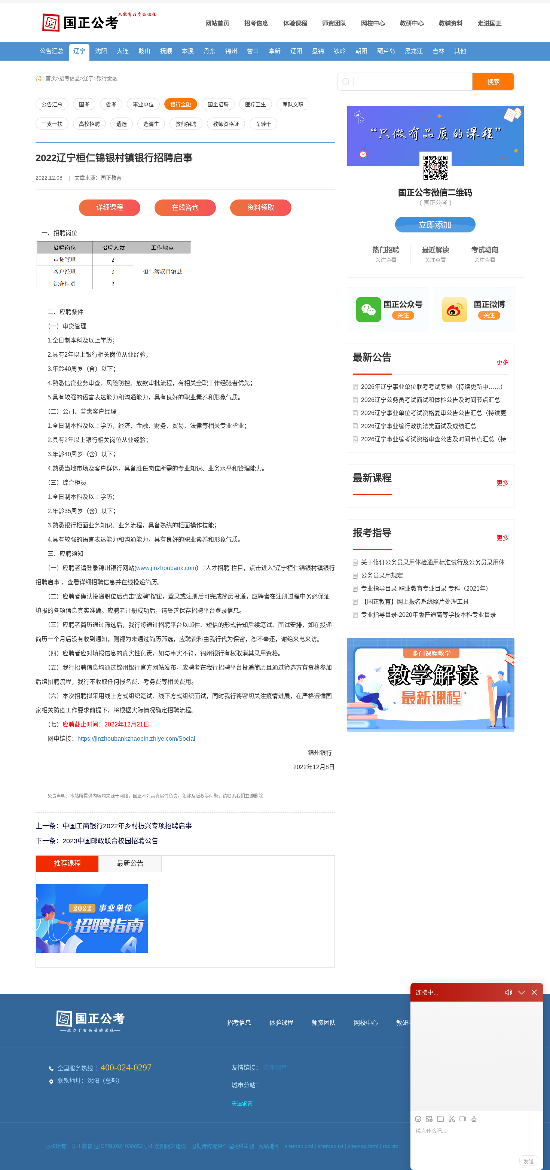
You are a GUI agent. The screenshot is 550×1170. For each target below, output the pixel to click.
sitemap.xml (299, 1146)
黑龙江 (414, 51)
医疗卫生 (255, 104)
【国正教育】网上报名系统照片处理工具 (415, 601)
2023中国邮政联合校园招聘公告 (110, 841)
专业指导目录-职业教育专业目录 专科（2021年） (426, 588)
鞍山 (144, 51)
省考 (111, 104)
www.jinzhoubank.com (166, 568)
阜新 (275, 51)
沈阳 (101, 51)
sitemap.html (363, 1146)
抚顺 (166, 51)
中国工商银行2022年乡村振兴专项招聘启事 (127, 826)
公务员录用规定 (382, 575)
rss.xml (391, 1146)
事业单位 (143, 104)
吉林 (438, 51)
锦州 (231, 51)
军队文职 (292, 104)
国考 (84, 104)
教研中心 (412, 23)
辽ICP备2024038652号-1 (124, 1146)
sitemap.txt (330, 1146)
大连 (123, 51)
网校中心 (373, 23)
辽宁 (79, 51)
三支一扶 (52, 124)
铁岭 (340, 51)
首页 (51, 78)
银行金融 (107, 78)
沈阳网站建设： (173, 1146)
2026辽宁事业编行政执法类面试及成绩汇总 (418, 426)
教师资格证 (226, 124)
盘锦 (318, 51)
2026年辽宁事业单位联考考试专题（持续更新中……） (433, 387)
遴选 (121, 124)
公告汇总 (52, 51)
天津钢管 (275, 1067)
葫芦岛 (386, 51)
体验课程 (295, 23)
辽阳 (296, 51)
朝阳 (361, 51)
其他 (460, 51)
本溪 (188, 51)
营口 (253, 51)
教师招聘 (185, 124)
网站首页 (217, 23)
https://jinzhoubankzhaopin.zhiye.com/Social (136, 738)
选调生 (151, 124)
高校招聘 (89, 124)
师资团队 (334, 23)
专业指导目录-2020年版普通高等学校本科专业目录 (428, 615)
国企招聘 (218, 104)
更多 (502, 362)
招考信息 (256, 23)
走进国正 (490, 23)
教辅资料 (451, 23)
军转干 (263, 124)
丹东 (210, 51)
